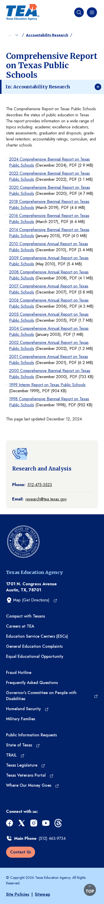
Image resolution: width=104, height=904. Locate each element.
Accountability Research (47, 35)
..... (10, 34)
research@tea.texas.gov (46, 499)
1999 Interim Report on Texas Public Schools (47, 385)
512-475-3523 (40, 485)
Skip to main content (18, 4)
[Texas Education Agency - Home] (22, 12)
